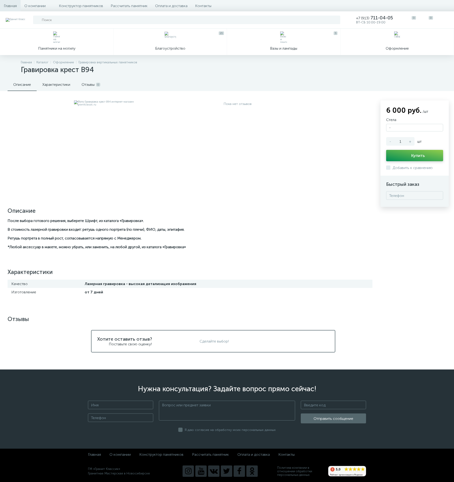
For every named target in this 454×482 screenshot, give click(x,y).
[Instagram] (188, 471)
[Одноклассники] (252, 471)
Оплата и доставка (171, 6)
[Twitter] (226, 471)
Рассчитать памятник (129, 6)
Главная (10, 6)
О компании (35, 6)
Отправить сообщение (333, 418)
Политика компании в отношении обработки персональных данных (294, 471)
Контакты (203, 6)
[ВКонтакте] (213, 471)
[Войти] (445, 19)
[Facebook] (239, 471)
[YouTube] (201, 471)
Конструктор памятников (81, 6)
